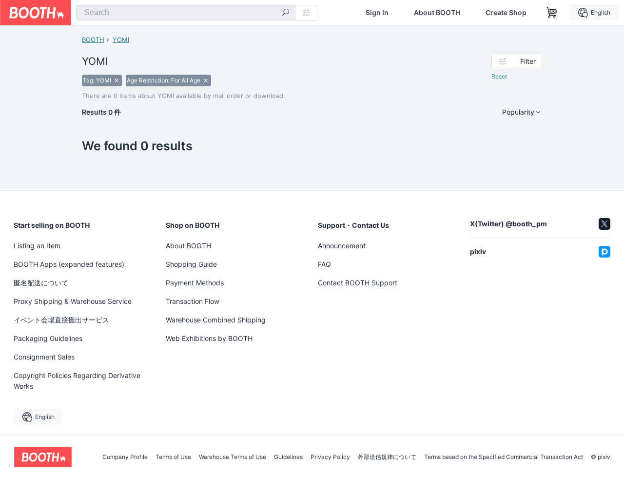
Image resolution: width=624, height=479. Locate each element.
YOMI (121, 39)
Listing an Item (37, 245)
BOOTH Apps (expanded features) (69, 264)
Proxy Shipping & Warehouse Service (73, 301)
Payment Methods (195, 283)
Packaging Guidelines (48, 338)
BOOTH (93, 39)
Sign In (377, 12)
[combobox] (185, 12)
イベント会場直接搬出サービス (61, 320)
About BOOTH (437, 12)
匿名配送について (41, 283)
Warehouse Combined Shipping (216, 320)
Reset (499, 76)
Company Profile (125, 457)
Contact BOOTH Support (357, 283)
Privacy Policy (330, 457)
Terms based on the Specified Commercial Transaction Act (503, 457)
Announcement (342, 245)
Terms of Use (173, 457)
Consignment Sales (44, 357)
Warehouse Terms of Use (232, 457)
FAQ (324, 264)
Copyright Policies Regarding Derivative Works (77, 380)
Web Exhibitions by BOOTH (209, 338)
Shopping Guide (191, 264)
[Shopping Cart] (552, 12)
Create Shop (506, 12)
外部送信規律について (387, 457)
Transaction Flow (192, 301)
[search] (286, 13)
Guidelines (288, 457)
